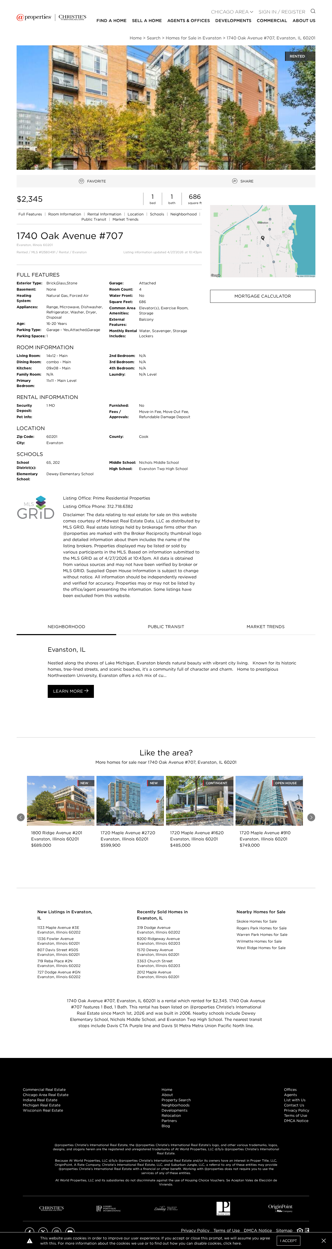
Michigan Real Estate (41, 1105)
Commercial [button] (272, 20)
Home (167, 1089)
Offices (290, 1089)
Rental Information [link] (104, 214)
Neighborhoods (176, 1105)
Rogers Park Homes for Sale (262, 928)
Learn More (68, 691)
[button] (262, 241)
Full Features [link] (30, 214)
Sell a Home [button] (147, 20)
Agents (290, 1095)
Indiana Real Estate (40, 1100)
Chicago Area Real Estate (45, 1095)
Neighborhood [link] (184, 214)
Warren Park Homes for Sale (262, 934)
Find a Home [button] (111, 20)
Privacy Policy (296, 1110)
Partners (169, 1121)
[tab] (66, 627)
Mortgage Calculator (262, 296)
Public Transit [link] (94, 219)
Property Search (176, 1100)
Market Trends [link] (126, 219)
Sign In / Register (282, 12)
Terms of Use (295, 1115)
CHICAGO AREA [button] (230, 12)
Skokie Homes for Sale (257, 921)
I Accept (288, 1241)
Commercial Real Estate (44, 1089)
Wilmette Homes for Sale (259, 941)
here (237, 1243)
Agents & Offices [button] (188, 20)
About (167, 1095)
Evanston (79, 252)
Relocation (171, 1115)
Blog (166, 1126)
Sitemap (284, 1230)
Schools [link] (157, 214)
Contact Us (294, 1105)
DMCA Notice (296, 1121)
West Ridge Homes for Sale (261, 948)
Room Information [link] (65, 214)
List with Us (295, 1100)
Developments (233, 20)
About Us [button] (304, 20)
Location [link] (136, 214)
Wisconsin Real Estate (43, 1110)
